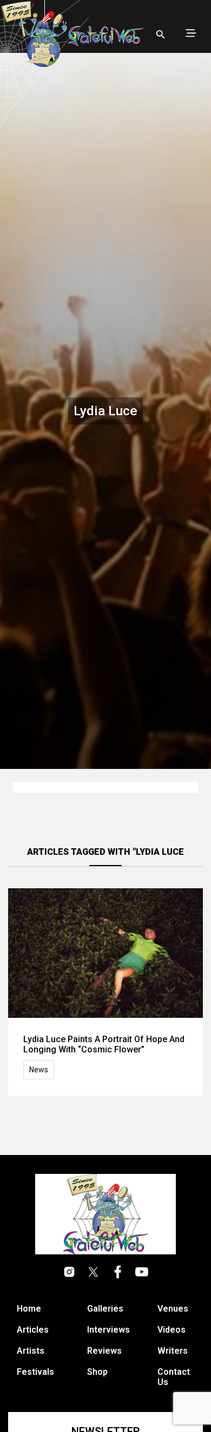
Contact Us (173, 1377)
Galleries (105, 1308)
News (38, 1069)
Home (29, 1308)
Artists (30, 1351)
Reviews (104, 1351)
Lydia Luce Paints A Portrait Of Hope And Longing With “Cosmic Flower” (103, 1044)
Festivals (35, 1372)
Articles (33, 1330)
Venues (172, 1308)
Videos (171, 1330)
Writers (172, 1351)
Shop (97, 1372)
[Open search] (160, 34)
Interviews (108, 1330)
